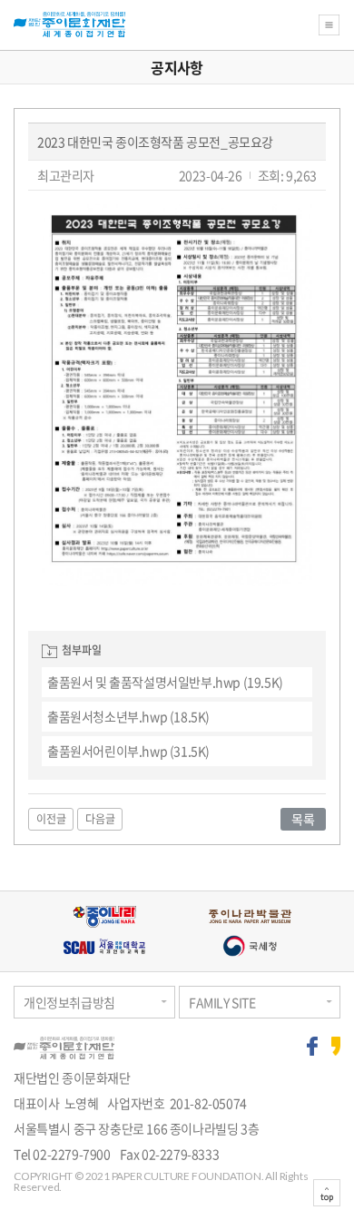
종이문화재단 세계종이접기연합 (69, 25)
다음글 (100, 819)
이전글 (51, 819)
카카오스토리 (336, 1046)
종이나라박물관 (250, 917)
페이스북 (312, 1046)
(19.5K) (165, 682)
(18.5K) (128, 716)
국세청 (249, 946)
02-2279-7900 (71, 1154)
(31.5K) (128, 751)
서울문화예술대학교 (104, 946)
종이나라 (104, 917)
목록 (302, 819)
